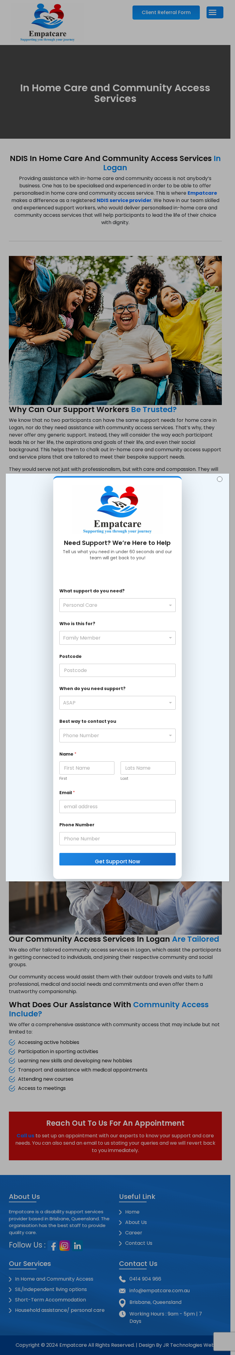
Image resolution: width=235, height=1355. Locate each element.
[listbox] (117, 638)
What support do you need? (92, 591)
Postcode (70, 656)
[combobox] (117, 605)
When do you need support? (92, 688)
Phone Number (77, 825)
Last (124, 778)
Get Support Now (117, 861)
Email (67, 792)
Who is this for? (77, 623)
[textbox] (116, 605)
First (63, 778)
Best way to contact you (87, 721)
